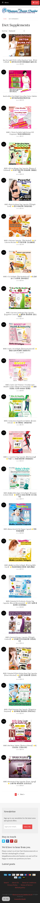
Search (6, 883)
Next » (22, 794)
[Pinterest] (11, 841)
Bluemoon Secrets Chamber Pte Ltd (22, 894)
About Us (15, 883)
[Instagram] (15, 841)
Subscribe (27, 827)
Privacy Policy (12, 885)
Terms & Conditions (29, 883)
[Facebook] (7, 841)
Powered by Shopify (20, 899)
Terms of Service (27, 885)
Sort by (4, 31)
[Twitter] (3, 841)
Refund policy (20, 887)
